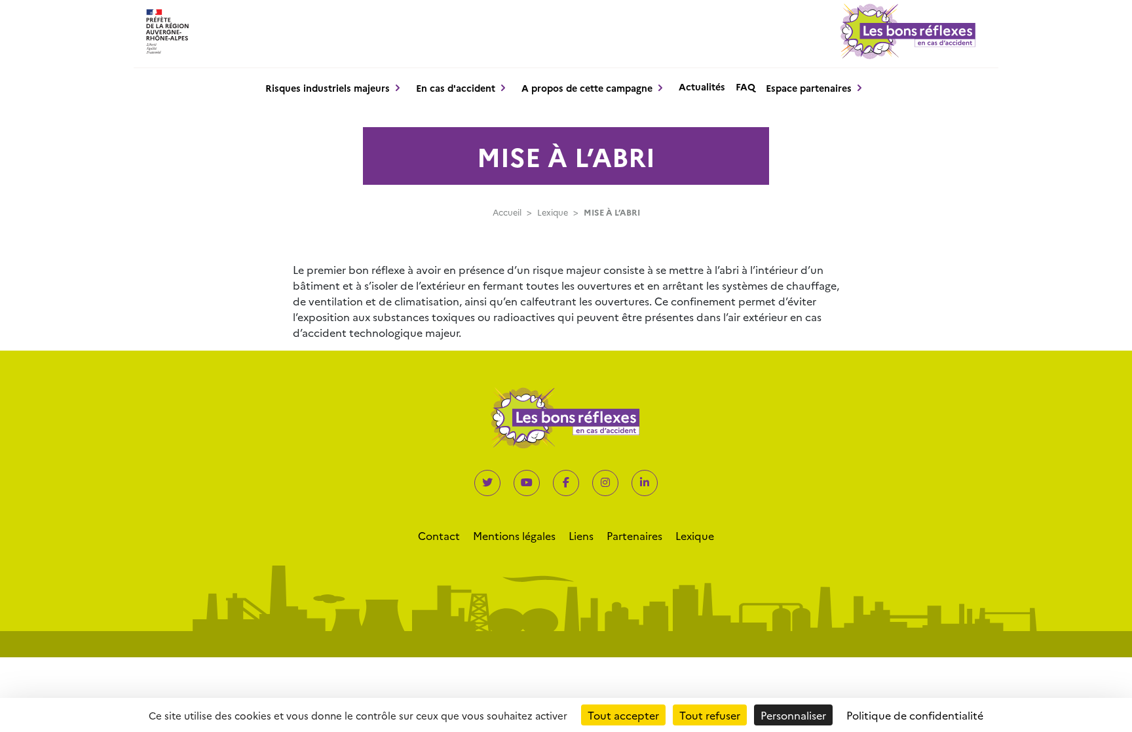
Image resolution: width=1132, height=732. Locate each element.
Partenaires (634, 535)
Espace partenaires (809, 87)
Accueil (507, 212)
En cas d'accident (455, 87)
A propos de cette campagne (586, 87)
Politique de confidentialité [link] (914, 715)
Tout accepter (623, 715)
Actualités (702, 86)
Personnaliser (793, 715)
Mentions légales (514, 535)
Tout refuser (709, 715)
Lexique (552, 212)
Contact (439, 535)
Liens (581, 535)
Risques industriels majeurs (327, 87)
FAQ (745, 86)
